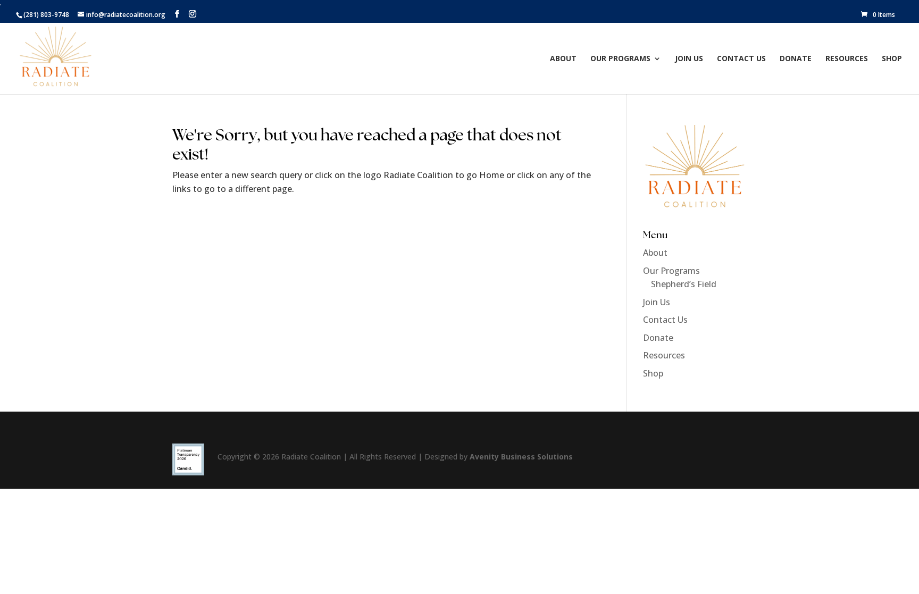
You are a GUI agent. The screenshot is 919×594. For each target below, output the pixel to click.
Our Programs (620, 59)
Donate (796, 59)
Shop (892, 59)
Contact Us (741, 59)
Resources (846, 59)
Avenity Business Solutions (521, 456)
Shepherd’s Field (683, 284)
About (563, 59)
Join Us (689, 59)
